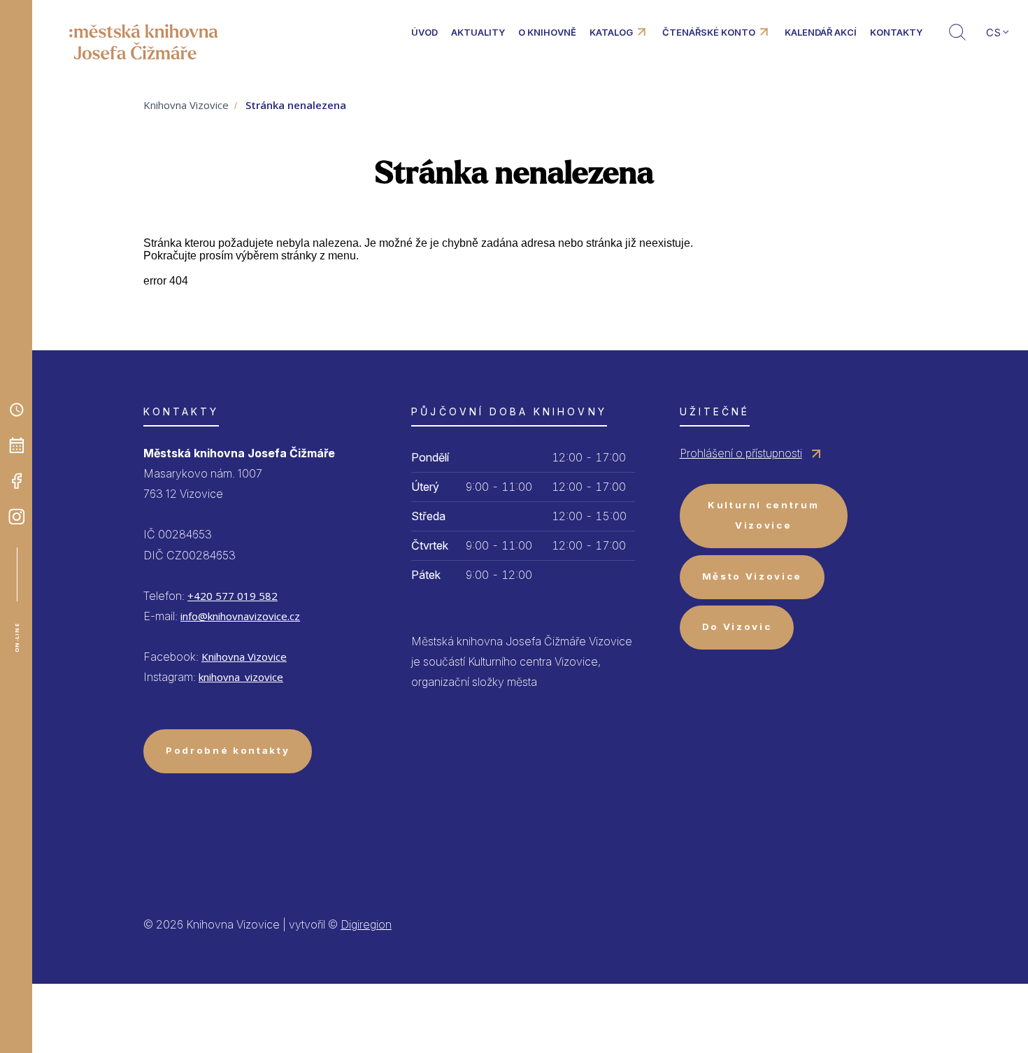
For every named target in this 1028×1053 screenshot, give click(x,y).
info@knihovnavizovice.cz (240, 616)
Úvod (424, 32)
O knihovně (547, 32)
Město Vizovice (752, 576)
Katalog (611, 32)
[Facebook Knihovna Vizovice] (17, 481)
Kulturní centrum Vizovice (764, 515)
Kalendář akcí (821, 32)
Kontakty (896, 32)
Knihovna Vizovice (186, 105)
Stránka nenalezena (295, 105)
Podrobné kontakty (228, 750)
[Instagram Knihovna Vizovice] (17, 517)
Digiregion (366, 924)
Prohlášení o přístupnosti (741, 453)
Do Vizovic (737, 626)
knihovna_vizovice (241, 677)
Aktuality (478, 32)
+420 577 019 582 (232, 596)
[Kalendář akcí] (17, 445)
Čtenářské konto (708, 32)
